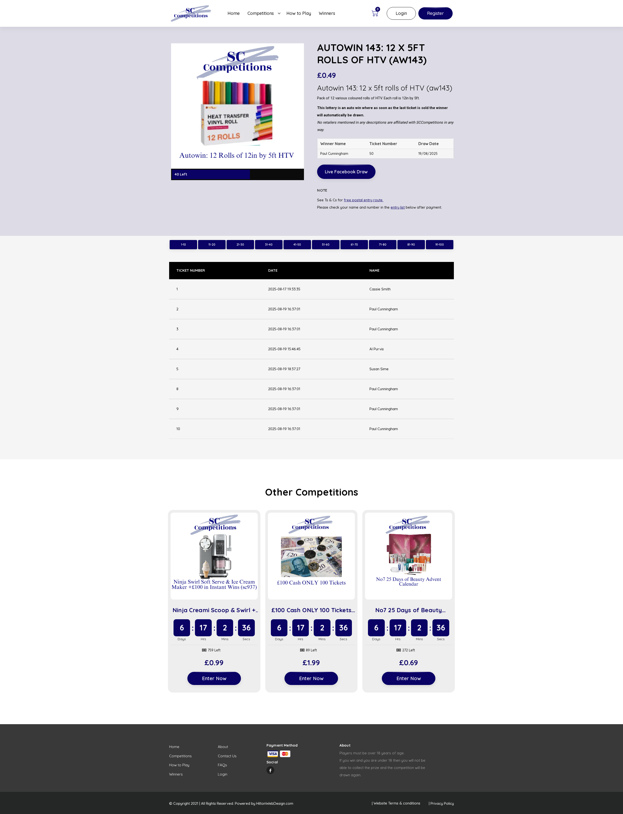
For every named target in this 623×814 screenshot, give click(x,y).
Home (234, 13)
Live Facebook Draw (346, 172)
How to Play (298, 13)
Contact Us (227, 756)
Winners (327, 13)
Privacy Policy (442, 803)
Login (401, 13)
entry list (398, 207)
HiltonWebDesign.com (274, 803)
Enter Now (214, 678)
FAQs (222, 765)
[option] (237, 111)
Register (435, 13)
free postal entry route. (363, 200)
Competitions (260, 13)
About (223, 746)
